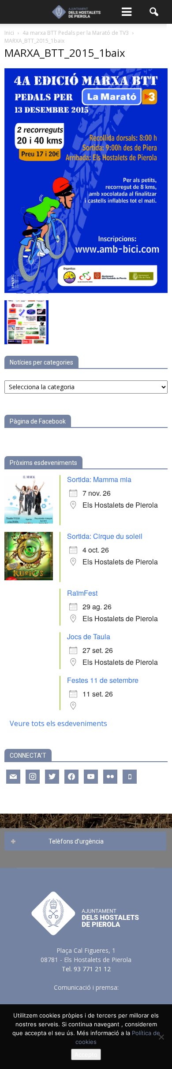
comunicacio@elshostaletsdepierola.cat (86, 996)
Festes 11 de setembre (102, 680)
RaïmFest (82, 593)
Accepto (86, 1054)
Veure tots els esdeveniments (58, 723)
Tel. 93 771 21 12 (86, 969)
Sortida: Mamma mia (99, 479)
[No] (161, 1036)
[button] (154, 12)
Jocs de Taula (88, 636)
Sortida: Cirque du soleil (104, 536)
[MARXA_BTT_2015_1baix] (86, 291)
